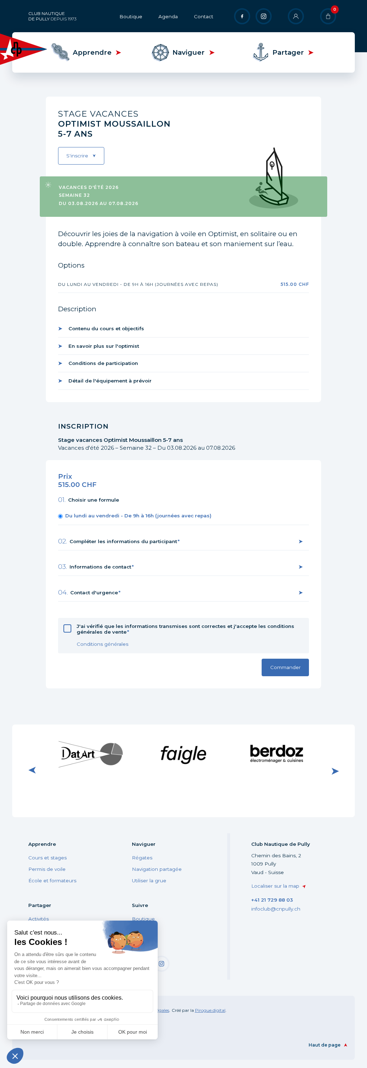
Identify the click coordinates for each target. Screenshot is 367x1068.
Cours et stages (47, 857)
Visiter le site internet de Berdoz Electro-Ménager (276, 754)
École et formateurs (52, 880)
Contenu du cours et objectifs (106, 328)
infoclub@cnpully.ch (275, 909)
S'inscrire (77, 156)
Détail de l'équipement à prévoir (110, 381)
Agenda (168, 16)
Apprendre (92, 52)
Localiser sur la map (275, 886)
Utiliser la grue (149, 880)
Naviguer (188, 52)
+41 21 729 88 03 (272, 900)
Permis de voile (47, 869)
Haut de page (324, 1045)
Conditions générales (102, 644)
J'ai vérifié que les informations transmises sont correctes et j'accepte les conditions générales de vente (185, 629)
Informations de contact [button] (100, 567)
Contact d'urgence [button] (94, 592)
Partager (288, 52)
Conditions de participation (103, 363)
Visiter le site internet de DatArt (90, 754)
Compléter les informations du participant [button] (123, 541)
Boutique (130, 16)
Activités (38, 919)
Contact (203, 16)
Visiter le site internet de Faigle (183, 754)
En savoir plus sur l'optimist (103, 346)
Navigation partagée (157, 869)
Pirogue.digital (210, 1010)
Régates (142, 857)
